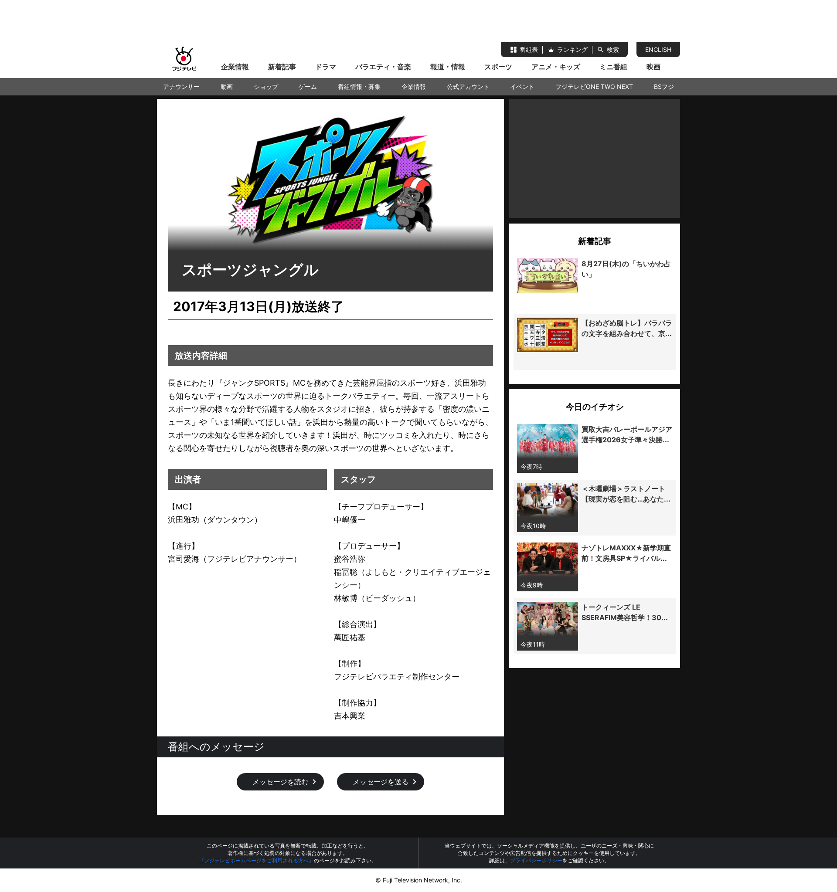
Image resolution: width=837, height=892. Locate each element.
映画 (653, 66)
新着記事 (282, 66)
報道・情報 (447, 66)
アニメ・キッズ (555, 66)
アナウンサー (181, 86)
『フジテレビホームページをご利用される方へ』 (256, 860)
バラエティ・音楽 (383, 66)
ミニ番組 (613, 66)
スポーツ (498, 66)
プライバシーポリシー (536, 860)
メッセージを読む (280, 781)
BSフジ (664, 86)
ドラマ (325, 66)
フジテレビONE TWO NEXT (594, 86)
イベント (522, 86)
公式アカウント (468, 86)
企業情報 (235, 66)
